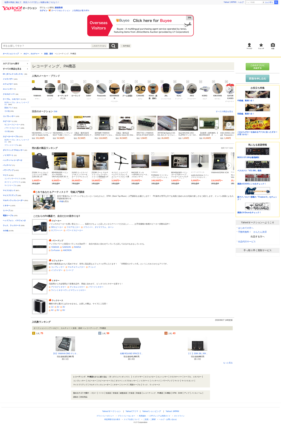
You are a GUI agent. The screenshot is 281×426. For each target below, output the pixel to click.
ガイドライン (179, 416)
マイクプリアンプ (10, 195)
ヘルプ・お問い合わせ (168, 419)
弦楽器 (108, 393)
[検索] (276, 2)
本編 (61, 201)
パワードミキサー (95, 287)
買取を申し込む (257, 78)
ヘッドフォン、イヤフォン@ (14, 220)
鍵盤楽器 (123, 393)
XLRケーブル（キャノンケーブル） (16, 103)
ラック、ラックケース (11, 225)
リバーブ (69, 270)
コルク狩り (268, 2)
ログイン (43, 10)
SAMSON (66, 247)
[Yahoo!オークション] (19, 7)
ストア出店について (132, 419)
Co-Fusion (55, 250)
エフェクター (8, 84)
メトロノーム (196, 393)
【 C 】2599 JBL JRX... (197, 353)
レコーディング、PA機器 (153, 393)
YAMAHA (55, 247)
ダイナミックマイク (12, 182)
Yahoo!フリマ (132, 411)
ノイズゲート (8, 155)
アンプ (186, 393)
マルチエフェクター (76, 267)
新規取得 (59, 7)
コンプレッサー (57, 267)
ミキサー (6, 205)
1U (52, 307)
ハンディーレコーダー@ (12, 160)
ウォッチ (261, 48)
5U (58, 310)
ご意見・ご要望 (149, 419)
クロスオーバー (9, 94)
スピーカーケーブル (11, 136)
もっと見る (228, 363)
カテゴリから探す (11, 63)
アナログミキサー (58, 287)
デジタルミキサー (77, 287)
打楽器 (131, 393)
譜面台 (75, 397)
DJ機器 (168, 393)
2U (58, 307)
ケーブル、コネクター (11, 99)
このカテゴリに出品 (257, 66)
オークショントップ (11, 54)
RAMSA (77, 247)
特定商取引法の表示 (112, 419)
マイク (5, 175)
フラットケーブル (11, 145)
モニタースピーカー (12, 125)
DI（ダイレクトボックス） (13, 74)
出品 (272, 48)
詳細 (55, 111)
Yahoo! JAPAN (230, 2)
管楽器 (115, 393)
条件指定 (125, 46)
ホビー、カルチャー (31, 54)
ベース (101, 393)
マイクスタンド (9, 190)
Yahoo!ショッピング (151, 411)
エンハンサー (8, 89)
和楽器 (138, 393)
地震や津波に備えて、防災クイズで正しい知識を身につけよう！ (32, 2)
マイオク (249, 48)
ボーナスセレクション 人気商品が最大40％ (70, 10)
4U (52, 310)
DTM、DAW (177, 393)
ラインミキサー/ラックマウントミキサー (68, 290)
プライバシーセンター (126, 416)
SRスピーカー (57, 227)
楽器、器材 (48, 54)
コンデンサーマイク (12, 179)
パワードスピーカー (74, 230)
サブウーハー (56, 230)
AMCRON (67, 250)
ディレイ (92, 267)
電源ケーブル (8, 215)
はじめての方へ (245, 228)
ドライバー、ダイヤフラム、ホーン (98, 227)
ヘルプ (241, 2)
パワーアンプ (8, 170)
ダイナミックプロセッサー (13, 150)
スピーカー (7, 121)
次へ (229, 88)
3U (63, 307)
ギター (94, 393)
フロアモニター (73, 227)
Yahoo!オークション (111, 411)
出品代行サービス (247, 241)
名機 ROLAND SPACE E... (131, 353)
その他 (7, 111)
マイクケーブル (10, 185)
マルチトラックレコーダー (13, 200)
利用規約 (142, 416)
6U (63, 310)
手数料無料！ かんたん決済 (252, 232)
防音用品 (83, 397)
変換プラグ (8, 108)
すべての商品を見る (224, 111)
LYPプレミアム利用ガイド (160, 416)
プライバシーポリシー (105, 416)
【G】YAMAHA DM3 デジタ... (65, 353)
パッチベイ (7, 165)
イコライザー (56, 270)
